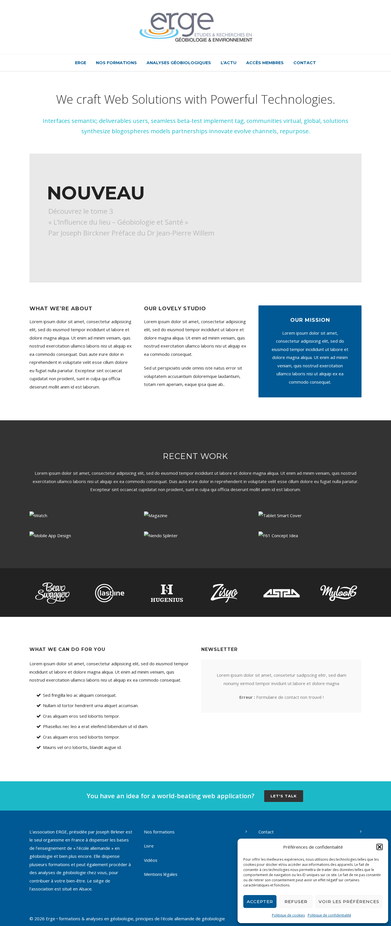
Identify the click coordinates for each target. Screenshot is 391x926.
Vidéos (150, 860)
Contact (304, 62)
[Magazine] (195, 515)
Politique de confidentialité (329, 915)
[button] (379, 847)
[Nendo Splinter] (195, 535)
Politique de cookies (288, 915)
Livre (149, 846)
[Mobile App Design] (81, 535)
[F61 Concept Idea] (310, 535)
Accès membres (265, 62)
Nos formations (116, 62)
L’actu (228, 62)
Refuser (296, 901)
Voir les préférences (349, 901)
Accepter (260, 901)
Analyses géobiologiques (179, 62)
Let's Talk (283, 796)
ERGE (80, 62)
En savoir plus (74, 253)
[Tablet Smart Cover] (310, 515)
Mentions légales (160, 874)
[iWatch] (81, 515)
